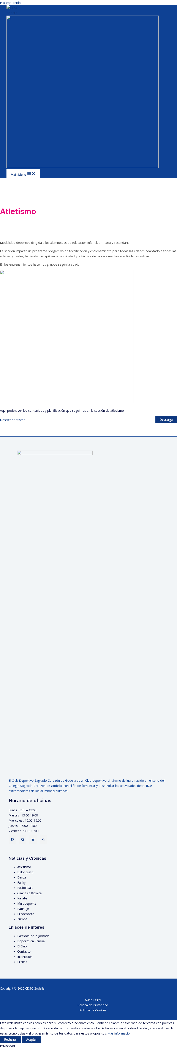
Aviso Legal (93, 1000)
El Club (22, 946)
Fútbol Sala (25, 887)
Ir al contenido (10, 2)
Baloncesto (25, 872)
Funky (21, 882)
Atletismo (24, 867)
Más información (119, 1033)
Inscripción (25, 956)
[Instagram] (33, 839)
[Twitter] (22, 839)
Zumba (22, 919)
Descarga (166, 420)
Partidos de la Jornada (33, 936)
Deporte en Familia (31, 941)
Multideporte (26, 903)
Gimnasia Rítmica (29, 893)
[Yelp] (43, 839)
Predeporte (25, 914)
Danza (21, 877)
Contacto (24, 951)
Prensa (22, 962)
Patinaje (23, 908)
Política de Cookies (92, 1010)
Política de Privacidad (92, 1005)
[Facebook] (12, 839)
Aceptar (31, 1039)
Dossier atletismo (12, 420)
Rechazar (10, 1039)
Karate (22, 898)
